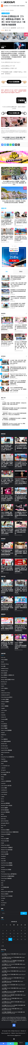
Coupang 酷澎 (4, 719)
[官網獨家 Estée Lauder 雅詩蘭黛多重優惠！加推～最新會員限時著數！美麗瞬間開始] (5, 382)
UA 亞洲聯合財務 (5, 887)
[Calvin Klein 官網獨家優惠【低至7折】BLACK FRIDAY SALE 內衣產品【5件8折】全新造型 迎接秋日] (21, 474)
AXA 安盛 (3, 666)
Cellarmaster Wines (5, 692)
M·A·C (2, 798)
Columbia (3, 714)
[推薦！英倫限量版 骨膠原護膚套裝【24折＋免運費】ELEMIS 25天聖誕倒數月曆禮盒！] (7, 562)
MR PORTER (4, 816)
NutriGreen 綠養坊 (5, 829)
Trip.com (3, 880)
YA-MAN (3, 898)
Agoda (2, 661)
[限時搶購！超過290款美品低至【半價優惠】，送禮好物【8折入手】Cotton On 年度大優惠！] (7, 231)
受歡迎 (20, 271)
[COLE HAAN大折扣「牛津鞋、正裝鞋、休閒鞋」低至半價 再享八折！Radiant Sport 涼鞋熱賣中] (7, 474)
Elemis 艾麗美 (4, 728)
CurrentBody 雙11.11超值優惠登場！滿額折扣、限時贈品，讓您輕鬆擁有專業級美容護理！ (21, 569)
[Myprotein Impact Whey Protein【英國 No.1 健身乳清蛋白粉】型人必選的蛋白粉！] (5, 376)
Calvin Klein (3, 684)
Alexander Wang (5, 664)
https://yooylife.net (5, 1033)
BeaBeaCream (4, 670)
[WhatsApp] (10, 145)
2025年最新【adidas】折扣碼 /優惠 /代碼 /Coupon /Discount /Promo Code (14, 954)
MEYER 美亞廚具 (5, 809)
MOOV (2, 814)
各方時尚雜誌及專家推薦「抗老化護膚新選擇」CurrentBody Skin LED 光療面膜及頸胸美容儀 (7, 552)
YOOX (2, 900)
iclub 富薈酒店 (4, 761)
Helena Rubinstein (5, 752)
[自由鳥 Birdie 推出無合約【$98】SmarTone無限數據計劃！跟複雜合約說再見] (7, 620)
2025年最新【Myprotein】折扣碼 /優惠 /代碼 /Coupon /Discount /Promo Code (12, 982)
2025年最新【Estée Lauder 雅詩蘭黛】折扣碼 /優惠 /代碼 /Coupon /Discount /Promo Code (13, 961)
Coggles (3, 708)
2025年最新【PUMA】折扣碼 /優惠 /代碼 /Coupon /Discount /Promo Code (14, 138)
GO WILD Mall (4, 745)
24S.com (3, 657)
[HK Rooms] (9, 2)
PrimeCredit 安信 (5, 840)
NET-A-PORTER (4, 821)
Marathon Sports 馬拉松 (6, 805)
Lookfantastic (4, 792)
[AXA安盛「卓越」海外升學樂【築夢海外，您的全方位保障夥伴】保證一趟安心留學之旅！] (5, 285)
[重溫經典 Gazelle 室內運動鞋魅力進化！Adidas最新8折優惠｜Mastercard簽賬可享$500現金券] (7, 524)
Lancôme (3, 783)
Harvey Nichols (4, 748)
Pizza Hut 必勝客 (5, 838)
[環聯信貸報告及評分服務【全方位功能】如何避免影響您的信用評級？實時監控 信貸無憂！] (5, 278)
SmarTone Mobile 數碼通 (6, 865)
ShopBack (3, 856)
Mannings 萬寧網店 (5, 803)
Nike (2, 827)
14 (17, 933)
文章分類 (7, 10)
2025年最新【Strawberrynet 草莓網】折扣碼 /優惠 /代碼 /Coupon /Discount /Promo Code (13, 992)
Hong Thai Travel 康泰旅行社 (7, 756)
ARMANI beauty (4, 668)
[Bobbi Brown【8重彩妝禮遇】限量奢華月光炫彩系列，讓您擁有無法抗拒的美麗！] (21, 320)
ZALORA (3, 905)
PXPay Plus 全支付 (5, 845)
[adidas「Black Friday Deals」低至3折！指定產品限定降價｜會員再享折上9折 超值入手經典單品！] (7, 490)
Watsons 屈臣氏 (4, 893)
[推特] (5, 145)
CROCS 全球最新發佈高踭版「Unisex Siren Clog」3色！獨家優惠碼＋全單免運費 (21, 222)
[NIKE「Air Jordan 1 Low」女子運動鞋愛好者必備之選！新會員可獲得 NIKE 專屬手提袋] (21, 490)
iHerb (2, 763)
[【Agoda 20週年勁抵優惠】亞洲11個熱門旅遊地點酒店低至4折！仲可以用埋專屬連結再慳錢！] (7, 320)
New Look (3, 825)
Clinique (3, 703)
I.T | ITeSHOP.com (5, 765)
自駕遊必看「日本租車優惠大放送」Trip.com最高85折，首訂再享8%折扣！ (18, 298)
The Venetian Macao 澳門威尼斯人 (9, 874)
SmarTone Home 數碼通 (6, 863)
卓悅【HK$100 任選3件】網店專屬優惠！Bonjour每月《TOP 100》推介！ (7, 343)
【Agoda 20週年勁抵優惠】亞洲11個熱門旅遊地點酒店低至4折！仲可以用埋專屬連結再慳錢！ (7, 327)
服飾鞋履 (12, 10)
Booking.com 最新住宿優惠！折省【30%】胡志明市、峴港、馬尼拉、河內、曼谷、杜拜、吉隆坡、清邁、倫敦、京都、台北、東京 (21, 345)
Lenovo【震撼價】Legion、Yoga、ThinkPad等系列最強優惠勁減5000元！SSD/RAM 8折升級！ (20, 645)
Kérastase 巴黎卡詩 (5, 772)
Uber (2, 882)
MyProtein (3, 818)
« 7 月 (2, 945)
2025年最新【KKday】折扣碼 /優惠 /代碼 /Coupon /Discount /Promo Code (14, 972)
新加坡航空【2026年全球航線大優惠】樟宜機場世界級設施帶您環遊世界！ (18, 291)
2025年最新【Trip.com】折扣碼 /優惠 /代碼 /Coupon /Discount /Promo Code (12, 999)
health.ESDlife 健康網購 (6, 750)
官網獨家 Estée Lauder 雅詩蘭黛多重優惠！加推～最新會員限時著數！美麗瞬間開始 (18, 382)
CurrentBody (4, 723)
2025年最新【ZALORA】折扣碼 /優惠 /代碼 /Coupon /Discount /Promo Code (12, 1009)
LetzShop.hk (4, 790)
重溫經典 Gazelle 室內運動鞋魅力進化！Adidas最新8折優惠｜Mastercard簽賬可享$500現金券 (7, 531)
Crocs (2, 721)
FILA (2, 737)
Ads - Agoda (14, 246)
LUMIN (2, 796)
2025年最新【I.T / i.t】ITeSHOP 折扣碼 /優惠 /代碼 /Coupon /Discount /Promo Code (13, 965)
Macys (2, 801)
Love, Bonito (4, 794)
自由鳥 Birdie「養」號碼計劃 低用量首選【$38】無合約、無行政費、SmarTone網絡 (7, 645)
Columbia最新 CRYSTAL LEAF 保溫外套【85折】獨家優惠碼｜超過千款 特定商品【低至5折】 (21, 238)
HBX (2, 754)
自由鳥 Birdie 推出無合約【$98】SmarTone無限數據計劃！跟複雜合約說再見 (7, 627)
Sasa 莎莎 (3, 860)
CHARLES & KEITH (5, 695)
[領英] (8, 145)
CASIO (2, 686)
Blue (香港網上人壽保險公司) (7, 675)
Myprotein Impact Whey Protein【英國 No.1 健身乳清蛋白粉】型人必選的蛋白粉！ (18, 375)
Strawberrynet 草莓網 (6, 869)
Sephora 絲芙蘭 (4, 854)
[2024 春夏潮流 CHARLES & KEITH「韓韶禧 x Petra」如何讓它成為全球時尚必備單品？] (21, 507)
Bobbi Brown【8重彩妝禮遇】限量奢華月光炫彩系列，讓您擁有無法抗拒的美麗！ (21, 327)
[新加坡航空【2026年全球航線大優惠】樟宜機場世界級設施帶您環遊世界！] (5, 291)
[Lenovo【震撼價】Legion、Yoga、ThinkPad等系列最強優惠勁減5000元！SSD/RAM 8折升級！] (21, 637)
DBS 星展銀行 (4, 726)
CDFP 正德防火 (4, 688)
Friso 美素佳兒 (4, 739)
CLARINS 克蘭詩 (5, 699)
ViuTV (2, 889)
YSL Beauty (4, 902)
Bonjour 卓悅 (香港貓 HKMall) (7, 679)
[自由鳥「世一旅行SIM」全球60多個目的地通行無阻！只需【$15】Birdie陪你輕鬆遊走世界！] (21, 620)
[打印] (19, 145)
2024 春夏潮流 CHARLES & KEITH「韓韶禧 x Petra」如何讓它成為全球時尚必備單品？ (21, 515)
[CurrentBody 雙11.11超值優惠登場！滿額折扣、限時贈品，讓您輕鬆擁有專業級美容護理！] (21, 562)
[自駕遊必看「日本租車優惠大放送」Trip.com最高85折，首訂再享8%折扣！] (5, 298)
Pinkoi (2, 836)
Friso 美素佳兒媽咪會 (6, 741)
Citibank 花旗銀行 (5, 701)
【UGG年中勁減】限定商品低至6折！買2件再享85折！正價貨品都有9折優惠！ (20, 531)
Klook (2, 779)
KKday (2, 776)
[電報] (13, 145)
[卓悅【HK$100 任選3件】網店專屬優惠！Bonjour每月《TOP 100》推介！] (7, 337)
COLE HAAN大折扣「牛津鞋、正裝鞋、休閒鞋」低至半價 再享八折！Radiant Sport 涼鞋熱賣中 (7, 481)
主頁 (3, 10)
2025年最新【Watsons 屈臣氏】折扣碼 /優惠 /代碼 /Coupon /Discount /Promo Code (13, 1002)
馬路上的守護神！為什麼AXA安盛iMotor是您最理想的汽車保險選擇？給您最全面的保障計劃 (7, 607)
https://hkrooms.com (20, 1033)
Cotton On (3, 717)
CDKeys (3, 690)
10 (2, 933)
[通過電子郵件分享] (16, 145)
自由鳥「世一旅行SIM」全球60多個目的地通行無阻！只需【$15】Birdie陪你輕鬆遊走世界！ (21, 628)
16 (25, 933)
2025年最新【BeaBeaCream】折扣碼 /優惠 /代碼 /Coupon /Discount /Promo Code (13, 958)
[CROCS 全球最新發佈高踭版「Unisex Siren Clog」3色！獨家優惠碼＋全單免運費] (21, 215)
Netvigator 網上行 (5, 823)
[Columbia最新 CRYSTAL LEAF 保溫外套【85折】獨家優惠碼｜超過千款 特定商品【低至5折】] (21, 231)
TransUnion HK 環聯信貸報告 (7, 876)
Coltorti (2, 712)
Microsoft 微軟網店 (5, 812)
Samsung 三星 (4, 851)
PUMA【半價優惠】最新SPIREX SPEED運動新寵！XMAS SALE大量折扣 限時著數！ (7, 515)
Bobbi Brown (4, 677)
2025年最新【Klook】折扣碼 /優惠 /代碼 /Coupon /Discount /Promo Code (13, 975)
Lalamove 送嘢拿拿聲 (6, 781)
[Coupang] (14, 157)
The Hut (3, 871)
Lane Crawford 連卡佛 (6, 785)
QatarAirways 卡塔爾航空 (7, 847)
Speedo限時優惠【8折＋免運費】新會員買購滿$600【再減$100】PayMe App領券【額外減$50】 (7, 222)
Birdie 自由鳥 (4, 672)
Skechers (3, 858)
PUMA (3, 13)
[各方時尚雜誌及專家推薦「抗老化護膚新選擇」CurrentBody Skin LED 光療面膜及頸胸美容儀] (7, 545)
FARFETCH (3, 734)
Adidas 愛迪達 (4, 659)
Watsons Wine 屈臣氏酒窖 (7, 891)
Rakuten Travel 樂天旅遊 (6, 849)
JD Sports (3, 770)
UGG (2, 885)
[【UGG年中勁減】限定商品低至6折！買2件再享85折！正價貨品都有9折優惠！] (21, 524)
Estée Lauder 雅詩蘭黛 (6, 730)
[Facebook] (2, 145)
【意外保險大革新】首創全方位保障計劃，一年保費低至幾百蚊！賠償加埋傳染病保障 (21, 607)
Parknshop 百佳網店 (5, 834)
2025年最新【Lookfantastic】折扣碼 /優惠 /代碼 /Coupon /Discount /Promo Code (13, 978)
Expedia (3, 732)
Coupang (14, 149)
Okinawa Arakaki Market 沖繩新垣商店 (10, 832)
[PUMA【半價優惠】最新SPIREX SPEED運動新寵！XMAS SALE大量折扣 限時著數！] (7, 507)
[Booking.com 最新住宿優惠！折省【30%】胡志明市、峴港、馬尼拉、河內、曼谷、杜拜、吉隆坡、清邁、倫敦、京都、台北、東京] (21, 337)
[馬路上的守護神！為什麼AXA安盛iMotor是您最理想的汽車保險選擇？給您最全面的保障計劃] (7, 599)
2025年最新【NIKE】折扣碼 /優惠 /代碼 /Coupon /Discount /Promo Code (13, 985)
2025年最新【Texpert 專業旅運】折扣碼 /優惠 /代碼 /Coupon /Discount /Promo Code (14, 996)
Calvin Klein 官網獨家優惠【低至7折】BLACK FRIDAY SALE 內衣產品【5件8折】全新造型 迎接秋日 (21, 481)
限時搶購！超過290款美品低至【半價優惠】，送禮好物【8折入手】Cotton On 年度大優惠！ (7, 238)
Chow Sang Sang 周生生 (6, 697)
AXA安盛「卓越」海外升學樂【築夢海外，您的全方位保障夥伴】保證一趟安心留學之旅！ (18, 284)
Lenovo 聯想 (4, 787)
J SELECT (3, 767)
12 (10, 933)
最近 (7, 271)
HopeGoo (3, 759)
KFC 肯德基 (3, 774)
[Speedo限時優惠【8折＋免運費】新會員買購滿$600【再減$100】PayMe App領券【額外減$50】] (7, 215)
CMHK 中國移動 (4, 706)
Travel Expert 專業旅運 (6, 878)
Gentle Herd (4, 743)
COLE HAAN (4, 710)
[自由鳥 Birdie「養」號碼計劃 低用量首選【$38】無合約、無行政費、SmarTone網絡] (7, 637)
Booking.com (4, 681)
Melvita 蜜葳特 (4, 807)
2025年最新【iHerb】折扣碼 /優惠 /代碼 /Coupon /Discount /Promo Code (13, 968)
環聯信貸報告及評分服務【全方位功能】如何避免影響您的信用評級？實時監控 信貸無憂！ (18, 277)
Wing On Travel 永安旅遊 (6, 896)
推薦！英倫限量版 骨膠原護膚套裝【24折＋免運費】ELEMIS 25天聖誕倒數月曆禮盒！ (7, 569)
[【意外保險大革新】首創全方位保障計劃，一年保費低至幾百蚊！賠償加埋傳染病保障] (21, 599)
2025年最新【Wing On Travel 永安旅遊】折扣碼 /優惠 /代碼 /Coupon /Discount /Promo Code (13, 1006)
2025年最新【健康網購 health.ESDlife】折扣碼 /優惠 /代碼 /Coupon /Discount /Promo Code (13, 1013)
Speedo (3, 867)
